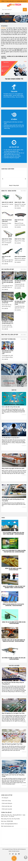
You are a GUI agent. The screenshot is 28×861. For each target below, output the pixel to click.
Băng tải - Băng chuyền (14, 185)
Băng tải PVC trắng (7, 239)
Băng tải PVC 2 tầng (20, 239)
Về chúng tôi (5, 797)
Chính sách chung (6, 800)
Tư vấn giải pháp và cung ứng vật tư (10, 437)
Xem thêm (23, 190)
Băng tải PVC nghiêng (20, 256)
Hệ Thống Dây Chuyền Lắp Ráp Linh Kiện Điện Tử (7, 282)
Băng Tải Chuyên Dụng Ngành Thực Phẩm (12, 744)
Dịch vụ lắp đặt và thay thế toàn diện (11, 407)
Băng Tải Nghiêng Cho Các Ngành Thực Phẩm (13, 713)
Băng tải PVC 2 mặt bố (7, 202)
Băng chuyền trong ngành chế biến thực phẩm (13, 468)
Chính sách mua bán (7, 809)
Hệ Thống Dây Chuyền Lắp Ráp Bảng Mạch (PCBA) (20, 303)
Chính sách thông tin (7, 803)
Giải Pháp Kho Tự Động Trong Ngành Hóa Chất (7, 352)
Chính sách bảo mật (7, 806)
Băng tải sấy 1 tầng (20, 202)
